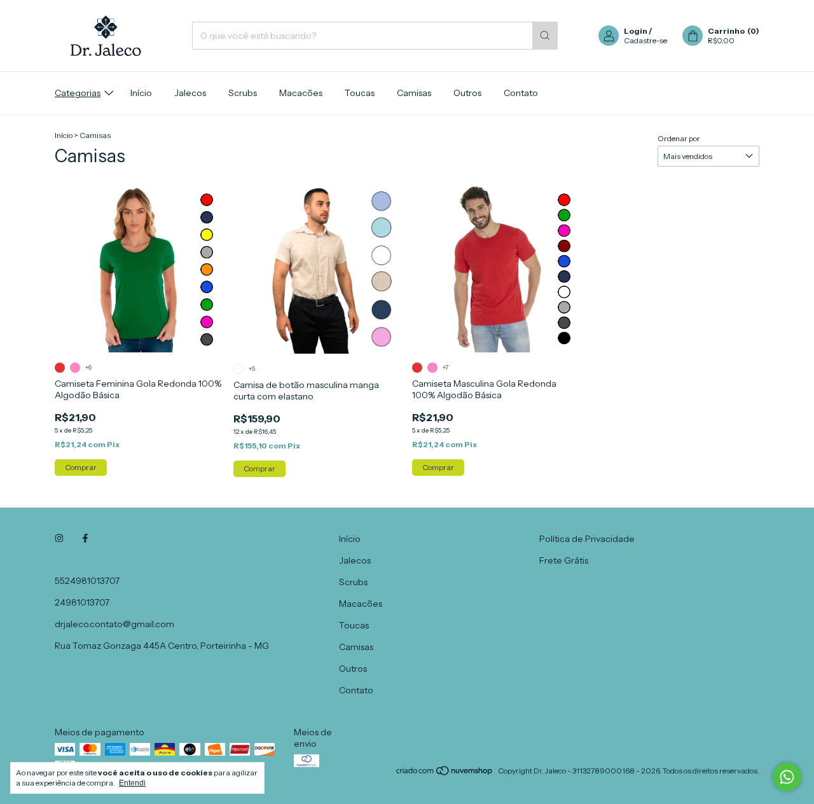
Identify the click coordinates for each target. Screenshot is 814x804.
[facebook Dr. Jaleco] (85, 538)
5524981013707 (87, 580)
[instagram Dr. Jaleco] (59, 538)
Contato (521, 93)
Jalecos (190, 93)
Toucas (360, 93)
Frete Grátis (563, 560)
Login (635, 31)
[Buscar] (545, 36)
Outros (467, 93)
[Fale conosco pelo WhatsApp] (787, 777)
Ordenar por (679, 138)
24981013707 (82, 602)
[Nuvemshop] (445, 774)
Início (141, 93)
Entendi (132, 783)
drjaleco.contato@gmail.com (114, 624)
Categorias (77, 93)
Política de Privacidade (587, 538)
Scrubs (242, 93)
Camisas (414, 93)
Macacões (300, 93)
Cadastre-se (645, 40)
